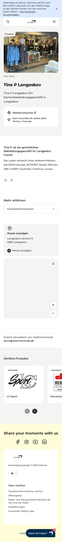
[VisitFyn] (17, 456)
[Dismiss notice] (56, 8)
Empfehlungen (16, 507)
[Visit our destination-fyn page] (44, 442)
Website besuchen (23, 112)
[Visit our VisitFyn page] (17, 442)
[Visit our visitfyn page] (26, 442)
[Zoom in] (53, 305)
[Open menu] (54, 22)
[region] (31, 289)
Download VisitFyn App (21, 511)
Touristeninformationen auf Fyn (25, 491)
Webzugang (15, 495)
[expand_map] (53, 263)
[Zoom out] (53, 313)
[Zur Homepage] (31, 21)
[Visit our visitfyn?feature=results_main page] (35, 442)
